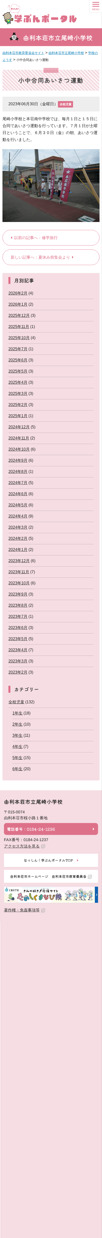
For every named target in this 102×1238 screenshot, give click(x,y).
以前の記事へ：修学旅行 (36, 238)
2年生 (17, 724)
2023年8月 (17, 605)
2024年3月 (17, 527)
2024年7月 (17, 483)
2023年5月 (17, 639)
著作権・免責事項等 (22, 910)
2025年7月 (17, 349)
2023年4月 (17, 650)
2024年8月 (17, 471)
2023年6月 (17, 628)
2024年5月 (17, 505)
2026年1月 (17, 304)
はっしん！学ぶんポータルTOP (48, 860)
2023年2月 (17, 672)
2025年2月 (17, 405)
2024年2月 (17, 538)
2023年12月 (19, 561)
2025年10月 (19, 338)
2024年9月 (17, 460)
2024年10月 (19, 449)
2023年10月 (19, 583)
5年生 (17, 758)
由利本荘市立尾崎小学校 (58, 37)
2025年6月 (17, 360)
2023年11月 (18, 572)
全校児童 (66, 104)
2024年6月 (17, 494)
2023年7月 (17, 616)
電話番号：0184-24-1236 (31, 829)
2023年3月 (17, 661)
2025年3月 (17, 393)
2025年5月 (17, 371)
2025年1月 (17, 416)
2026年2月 (17, 293)
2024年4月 (17, 516)
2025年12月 (19, 315)
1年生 (17, 713)
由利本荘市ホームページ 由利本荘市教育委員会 (48, 876)
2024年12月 (19, 427)
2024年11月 (18, 438)
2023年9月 (17, 594)
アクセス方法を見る (22, 846)
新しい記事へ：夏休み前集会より (40, 257)
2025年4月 (17, 382)
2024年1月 (17, 550)
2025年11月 (18, 327)
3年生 (17, 735)
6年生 (17, 769)
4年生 (17, 746)
